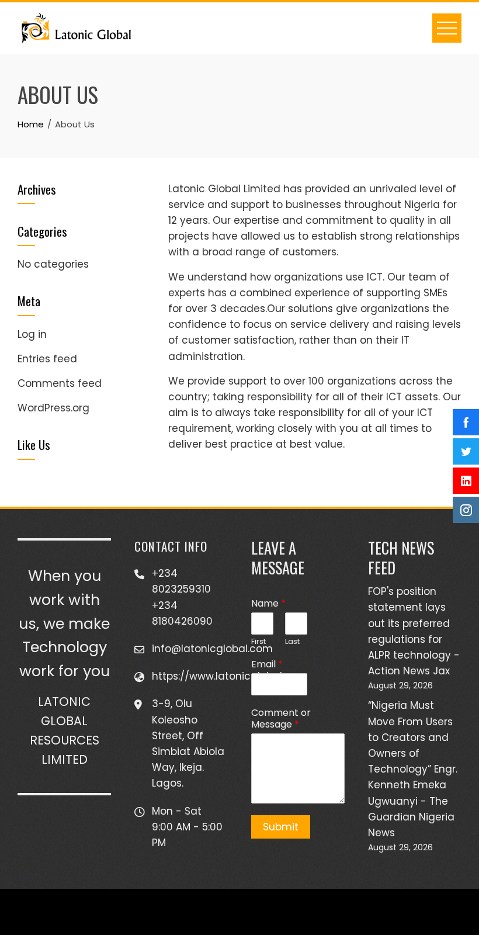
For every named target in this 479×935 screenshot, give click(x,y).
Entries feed (47, 359)
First (258, 642)
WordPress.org (53, 408)
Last (292, 642)
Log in (32, 334)
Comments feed (60, 383)
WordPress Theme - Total (203, 911)
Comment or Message (281, 719)
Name (268, 604)
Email (267, 665)
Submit (280, 827)
